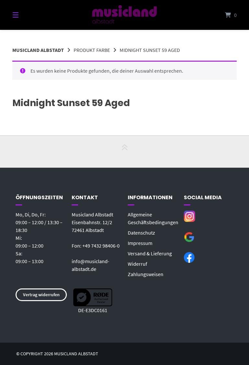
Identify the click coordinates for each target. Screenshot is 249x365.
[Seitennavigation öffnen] (27, 15)
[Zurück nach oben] (124, 151)
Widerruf (137, 264)
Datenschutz (141, 232)
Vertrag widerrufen (41, 295)
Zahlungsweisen (145, 274)
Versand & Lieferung (150, 253)
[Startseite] (124, 15)
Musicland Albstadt (38, 50)
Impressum (140, 243)
